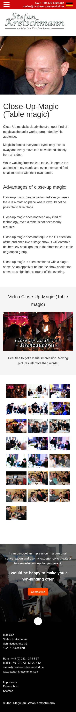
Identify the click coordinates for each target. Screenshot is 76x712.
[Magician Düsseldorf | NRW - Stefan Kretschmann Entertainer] (34, 20)
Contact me (38, 591)
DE (69, 4)
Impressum (10, 682)
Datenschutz (11, 686)
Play (38, 331)
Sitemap (8, 690)
